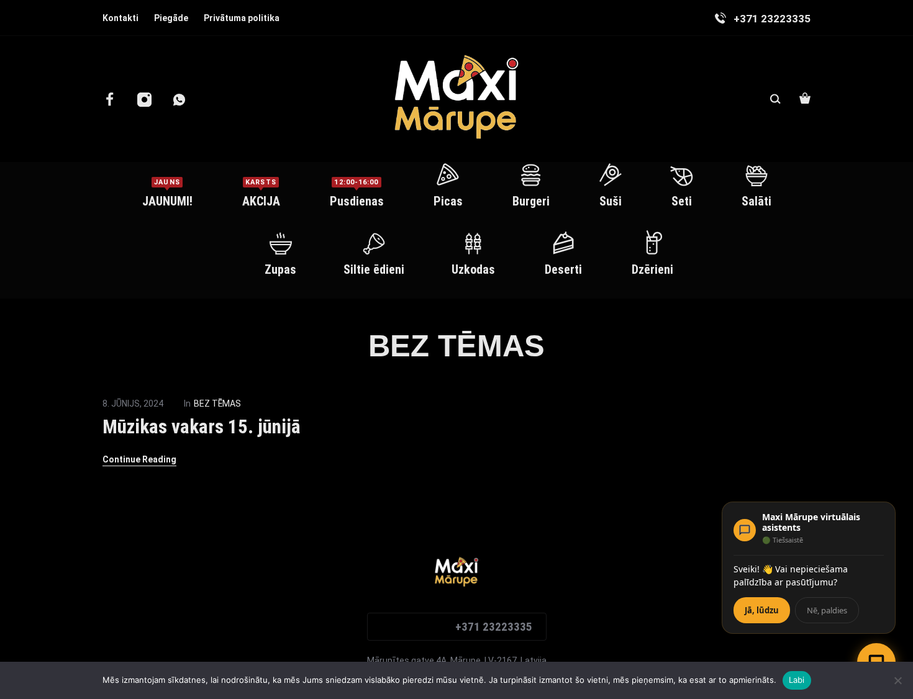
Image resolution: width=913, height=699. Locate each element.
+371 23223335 (493, 627)
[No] (897, 680)
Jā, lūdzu (762, 610)
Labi (797, 680)
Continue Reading (139, 459)
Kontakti (120, 18)
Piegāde (171, 18)
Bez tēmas (217, 403)
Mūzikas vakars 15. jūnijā (201, 426)
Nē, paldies (827, 610)
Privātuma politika (241, 18)
